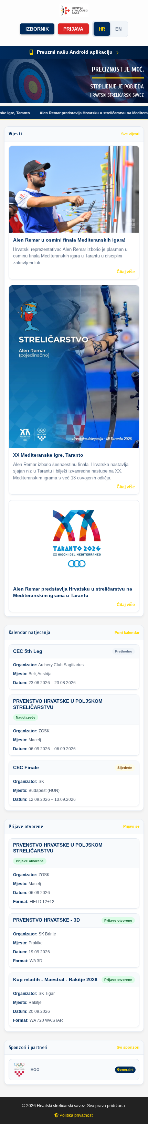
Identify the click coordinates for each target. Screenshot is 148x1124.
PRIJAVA (73, 29)
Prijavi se (131, 826)
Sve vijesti (130, 134)
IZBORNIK (37, 29)
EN (118, 29)
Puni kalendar (127, 632)
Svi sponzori (128, 1047)
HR (102, 29)
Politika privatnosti (76, 1115)
